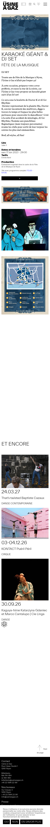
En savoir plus (31, 821)
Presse (4, 801)
